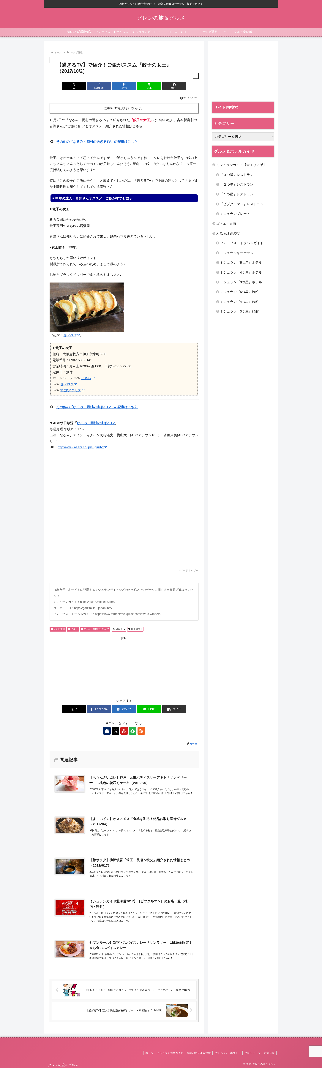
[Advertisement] (124, 507)
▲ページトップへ (188, 570)
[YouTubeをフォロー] (124, 731)
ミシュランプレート (235, 214)
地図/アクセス (70, 390)
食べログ (69, 335)
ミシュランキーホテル (236, 253)
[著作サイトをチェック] (107, 731)
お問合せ (269, 1052)
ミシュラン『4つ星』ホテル (241, 272)
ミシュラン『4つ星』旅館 (239, 302)
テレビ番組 (59, 629)
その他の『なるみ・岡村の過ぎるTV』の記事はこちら (97, 141)
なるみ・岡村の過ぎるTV (96, 423)
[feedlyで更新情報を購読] (132, 731)
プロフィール (252, 1052)
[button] (174, 86)
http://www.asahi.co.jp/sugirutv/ (81, 447)
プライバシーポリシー (227, 1052)
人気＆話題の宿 (228, 233)
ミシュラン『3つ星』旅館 (239, 311)
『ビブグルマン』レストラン (241, 204)
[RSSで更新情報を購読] (141, 731)
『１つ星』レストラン (236, 194)
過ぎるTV (120, 629)
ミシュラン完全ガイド (170, 1052)
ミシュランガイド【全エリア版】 (241, 165)
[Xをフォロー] (115, 731)
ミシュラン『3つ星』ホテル (241, 282)
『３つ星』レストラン (236, 175)
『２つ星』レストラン (236, 184)
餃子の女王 (136, 629)
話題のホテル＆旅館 (199, 1052)
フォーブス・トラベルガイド (241, 243)
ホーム (149, 1052)
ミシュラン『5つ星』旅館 (239, 292)
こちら (86, 378)
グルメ (74, 629)
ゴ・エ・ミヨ (226, 223)
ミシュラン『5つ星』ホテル (241, 262)
